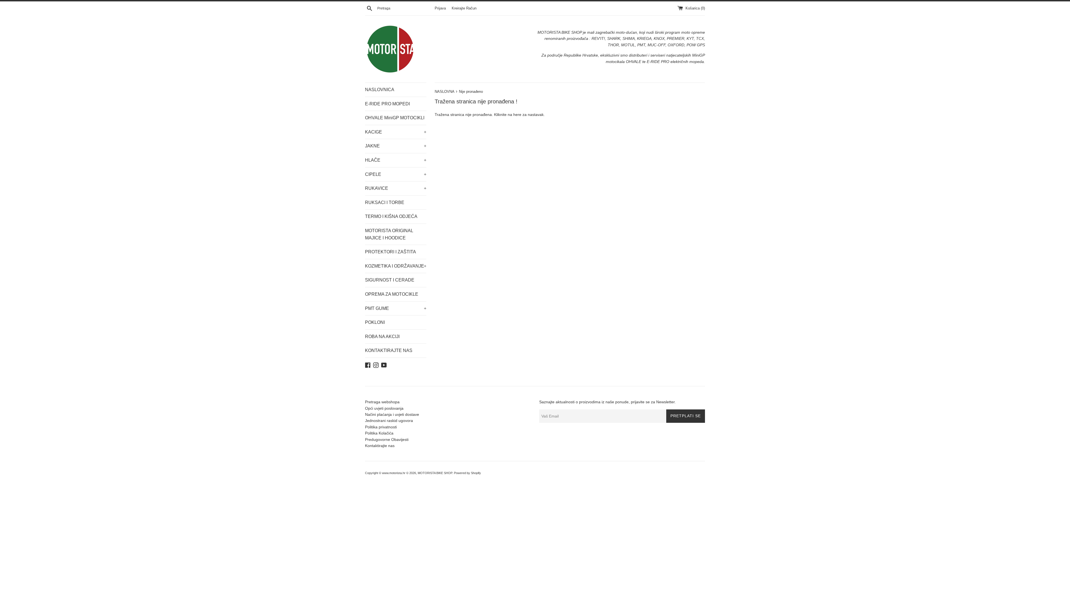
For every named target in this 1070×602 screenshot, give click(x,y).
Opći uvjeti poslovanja (384, 408)
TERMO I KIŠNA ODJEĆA (391, 216)
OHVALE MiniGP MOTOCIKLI (394, 117)
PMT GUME (395, 308)
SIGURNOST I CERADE (389, 280)
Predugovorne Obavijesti (386, 439)
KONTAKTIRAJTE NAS (388, 350)
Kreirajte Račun (464, 8)
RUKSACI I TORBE (384, 202)
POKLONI (375, 322)
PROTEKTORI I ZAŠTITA (390, 251)
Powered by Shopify (467, 473)
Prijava (440, 8)
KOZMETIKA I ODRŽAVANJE (395, 266)
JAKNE (395, 146)
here (517, 114)
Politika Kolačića (379, 433)
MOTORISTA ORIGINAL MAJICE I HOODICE (389, 234)
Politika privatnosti (381, 427)
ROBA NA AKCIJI (382, 336)
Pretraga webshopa (382, 402)
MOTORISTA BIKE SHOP (435, 473)
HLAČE (395, 160)
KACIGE (395, 132)
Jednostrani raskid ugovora (389, 420)
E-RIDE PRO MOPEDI (387, 103)
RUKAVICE (395, 188)
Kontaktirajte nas (380, 445)
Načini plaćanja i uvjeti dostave (392, 414)
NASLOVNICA (379, 89)
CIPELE (395, 174)
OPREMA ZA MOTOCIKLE (391, 294)
